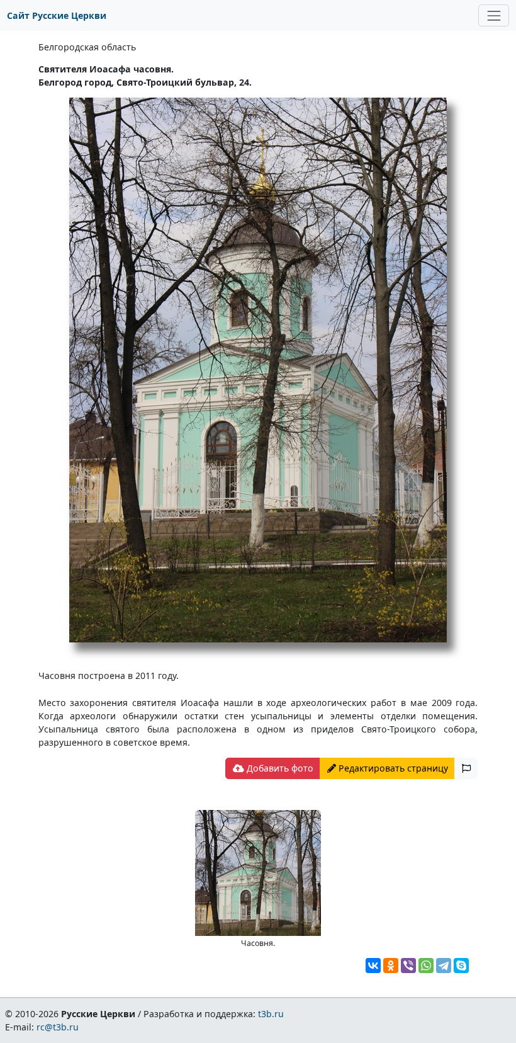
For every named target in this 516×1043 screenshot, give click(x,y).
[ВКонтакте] (373, 965)
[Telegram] (443, 965)
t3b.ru (271, 1014)
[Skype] (461, 965)
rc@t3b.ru (57, 1027)
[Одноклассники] (390, 965)
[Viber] (408, 965)
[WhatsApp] (426, 965)
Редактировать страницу (392, 768)
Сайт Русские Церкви (56, 15)
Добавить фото (278, 768)
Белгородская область (87, 47)
